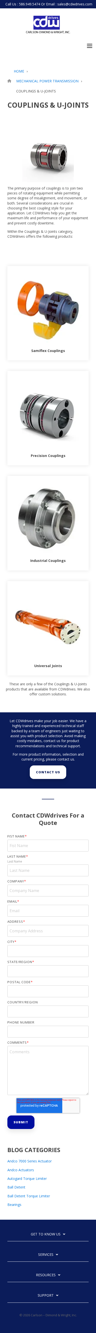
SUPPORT (46, 1295)
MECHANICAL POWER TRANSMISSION (47, 81)
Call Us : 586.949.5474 (22, 4)
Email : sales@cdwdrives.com (69, 4)
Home (19, 71)
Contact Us (48, 772)
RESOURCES (46, 1275)
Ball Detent (16, 1187)
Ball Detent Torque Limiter (28, 1196)
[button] (89, 45)
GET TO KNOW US (46, 1234)
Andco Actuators (20, 1170)
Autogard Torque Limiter (27, 1178)
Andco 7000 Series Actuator (29, 1161)
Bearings (14, 1204)
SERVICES (45, 1254)
